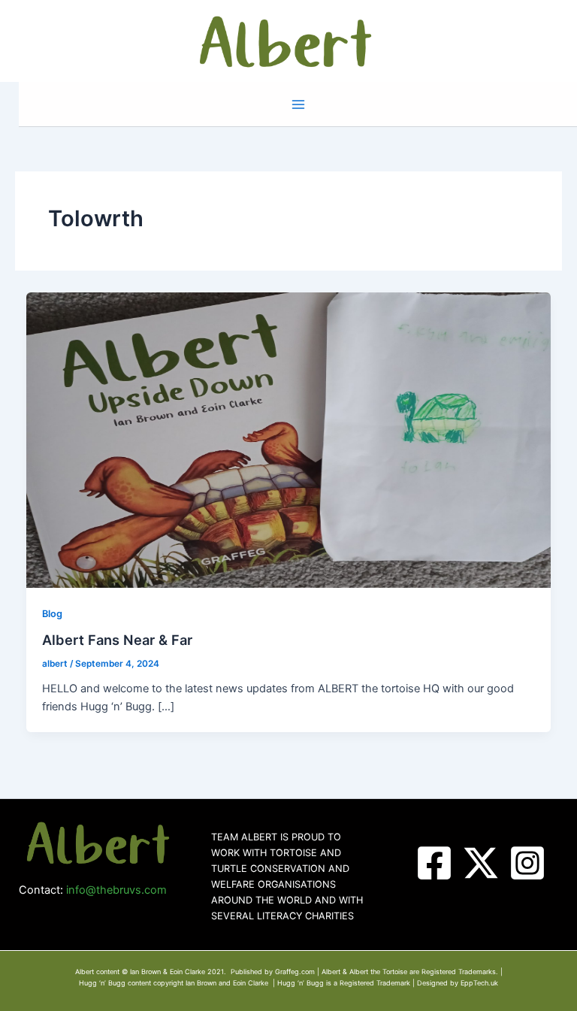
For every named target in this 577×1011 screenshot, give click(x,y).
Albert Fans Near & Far (117, 639)
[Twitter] (481, 863)
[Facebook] (434, 863)
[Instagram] (527, 863)
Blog (52, 613)
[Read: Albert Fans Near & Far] (288, 439)
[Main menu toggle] (298, 104)
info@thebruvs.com (116, 890)
